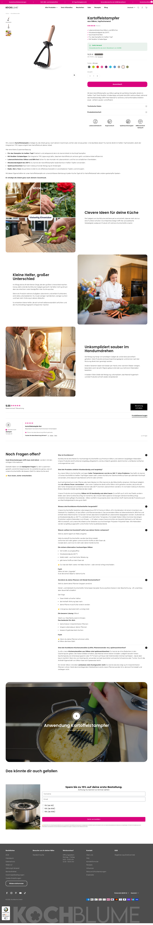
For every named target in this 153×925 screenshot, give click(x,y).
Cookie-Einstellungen (13, 878)
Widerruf (9, 865)
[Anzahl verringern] (90, 76)
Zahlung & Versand (12, 868)
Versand (100, 57)
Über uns (89, 855)
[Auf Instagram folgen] (11, 893)
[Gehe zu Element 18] (8, 26)
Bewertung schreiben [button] (139, 407)
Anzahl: (90, 72)
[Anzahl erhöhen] (97, 76)
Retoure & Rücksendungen (96, 871)
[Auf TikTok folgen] (25, 893)
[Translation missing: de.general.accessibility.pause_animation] (152, 2)
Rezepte (97, 7)
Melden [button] (51, 435)
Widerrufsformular (16, 883)
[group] (15, 405)
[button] (117, 26)
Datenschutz (10, 861)
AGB (7, 855)
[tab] (139, 416)
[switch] (6, 918)
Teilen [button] (55, 435)
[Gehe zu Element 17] (8, 19)
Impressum (10, 858)
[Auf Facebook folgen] (7, 893)
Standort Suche (38, 855)
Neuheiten (80, 7)
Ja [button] (48, 435)
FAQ (87, 858)
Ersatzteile (90, 875)
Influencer (90, 868)
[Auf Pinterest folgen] (16, 893)
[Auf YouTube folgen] (20, 893)
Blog (106, 7)
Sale (89, 7)
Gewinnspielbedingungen (15, 875)
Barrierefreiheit (11, 871)
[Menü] (9, 907)
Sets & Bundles (67, 7)
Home (7, 13)
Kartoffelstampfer (15, 13)
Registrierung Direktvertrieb (125, 855)
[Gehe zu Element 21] (8, 33)
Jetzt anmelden (93, 819)
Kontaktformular (92, 861)
